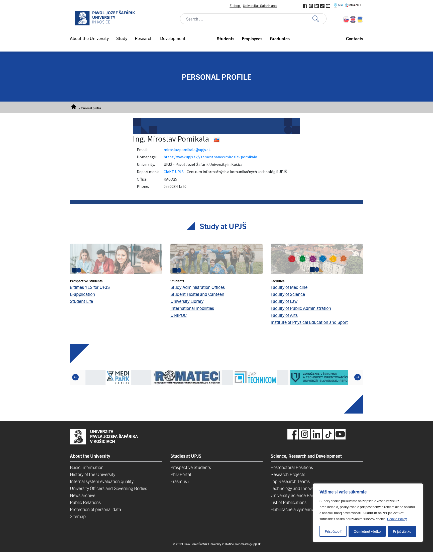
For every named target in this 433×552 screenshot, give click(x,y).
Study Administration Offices (197, 287)
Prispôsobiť (333, 531)
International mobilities (192, 308)
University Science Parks (294, 495)
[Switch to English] (353, 19)
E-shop (235, 5)
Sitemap (78, 516)
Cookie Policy (397, 518)
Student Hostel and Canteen (197, 294)
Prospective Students (190, 467)
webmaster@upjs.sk (248, 544)
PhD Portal (180, 474)
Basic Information (86, 467)
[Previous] (75, 377)
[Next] (357, 377)
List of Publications (288, 502)
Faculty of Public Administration (301, 308)
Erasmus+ (179, 481)
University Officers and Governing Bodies (108, 488)
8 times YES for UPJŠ (90, 287)
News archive (82, 495)
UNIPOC (178, 315)
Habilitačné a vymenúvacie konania (304, 509)
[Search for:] (319, 19)
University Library (186, 301)
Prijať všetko (402, 531)
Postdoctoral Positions (292, 467)
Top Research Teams (290, 481)
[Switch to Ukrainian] (360, 19)
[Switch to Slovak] (346, 19)
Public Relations (85, 502)
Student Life (81, 301)
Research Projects (288, 474)
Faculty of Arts (284, 315)
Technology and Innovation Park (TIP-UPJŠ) (312, 488)
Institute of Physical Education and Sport (309, 322)
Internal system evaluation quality (102, 481)
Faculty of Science (288, 294)
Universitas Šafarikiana (260, 5)
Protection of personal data (95, 509)
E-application (82, 294)
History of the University (92, 474)
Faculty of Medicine (289, 287)
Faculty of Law (284, 301)
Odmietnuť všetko (367, 531)
